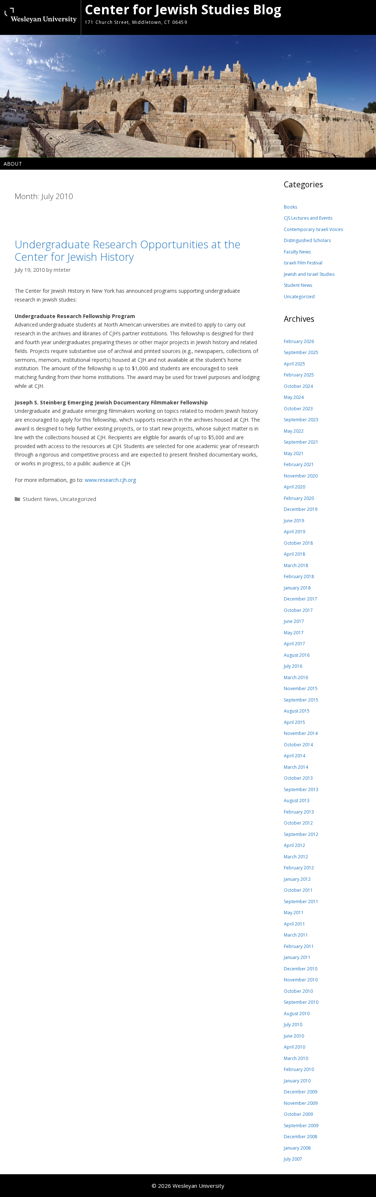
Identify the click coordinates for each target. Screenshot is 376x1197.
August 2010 (297, 1013)
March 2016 (296, 677)
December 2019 (300, 509)
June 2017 (294, 621)
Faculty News (297, 252)
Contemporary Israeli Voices (313, 229)
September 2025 (301, 352)
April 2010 (294, 1047)
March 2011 (296, 935)
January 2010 (297, 1081)
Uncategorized (78, 498)
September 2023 (301, 420)
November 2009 (301, 1103)
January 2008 (297, 1148)
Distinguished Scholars (307, 240)
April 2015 (294, 722)
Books (290, 207)
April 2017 (294, 644)
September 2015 (301, 700)
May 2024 (294, 397)
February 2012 (299, 868)
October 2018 (298, 543)
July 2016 (293, 666)
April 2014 (294, 756)
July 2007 (293, 1159)
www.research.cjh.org (110, 479)
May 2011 (294, 912)
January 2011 (297, 957)
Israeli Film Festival (303, 263)
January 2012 (297, 879)
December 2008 (300, 1136)
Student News (40, 498)
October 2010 (298, 991)
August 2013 (297, 800)
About (13, 163)
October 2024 (298, 386)
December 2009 (300, 1092)
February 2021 (299, 464)
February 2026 (299, 341)
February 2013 (299, 812)
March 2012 (296, 857)
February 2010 (299, 1069)
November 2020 (301, 476)
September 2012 (301, 834)
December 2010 (300, 969)
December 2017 (300, 599)
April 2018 (294, 554)
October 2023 (298, 408)
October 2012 (298, 823)
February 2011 (299, 946)
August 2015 (297, 711)
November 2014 (301, 733)
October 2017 (298, 610)
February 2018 (299, 576)
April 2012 (294, 845)
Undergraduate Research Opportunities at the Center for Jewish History (128, 250)
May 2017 (294, 633)
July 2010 (293, 1024)
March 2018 (296, 565)
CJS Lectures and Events (308, 218)
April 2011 (294, 924)
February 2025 (299, 375)
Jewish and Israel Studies (309, 274)
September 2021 (301, 442)
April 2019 (294, 532)
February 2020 (299, 498)
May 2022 (294, 431)
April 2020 (294, 487)
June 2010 (294, 1036)
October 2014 (298, 745)
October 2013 (298, 778)
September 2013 (301, 789)
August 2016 (297, 655)
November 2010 (301, 980)
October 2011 (298, 890)
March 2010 (296, 1058)
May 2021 (294, 453)
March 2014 (296, 767)
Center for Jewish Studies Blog (183, 9)
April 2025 (294, 364)
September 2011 (301, 901)
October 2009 (298, 1114)
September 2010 (301, 1002)
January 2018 (297, 588)
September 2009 (301, 1125)
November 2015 (301, 688)
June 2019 (294, 521)
